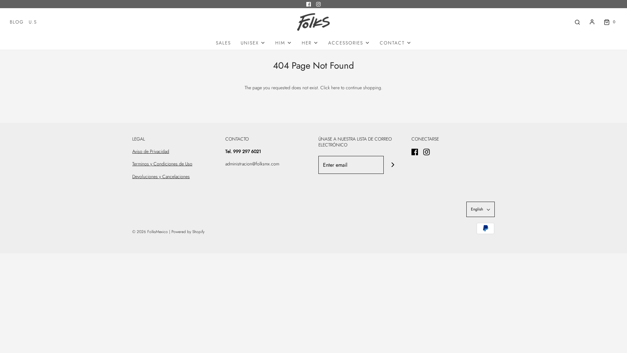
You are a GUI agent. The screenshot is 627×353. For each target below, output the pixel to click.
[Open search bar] (577, 22)
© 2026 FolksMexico (150, 232)
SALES (223, 43)
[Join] (393, 165)
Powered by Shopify (187, 232)
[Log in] (592, 22)
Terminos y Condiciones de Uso (162, 163)
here (335, 87)
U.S (33, 22)
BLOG (17, 22)
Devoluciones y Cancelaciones (161, 176)
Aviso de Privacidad (150, 151)
